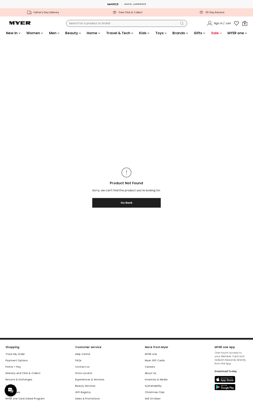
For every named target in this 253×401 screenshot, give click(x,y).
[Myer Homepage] (20, 25)
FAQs (78, 360)
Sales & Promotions (87, 398)
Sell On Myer (153, 398)
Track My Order (15, 354)
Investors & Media (156, 379)
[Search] (182, 23)
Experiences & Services (89, 379)
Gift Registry (83, 392)
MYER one (151, 354)
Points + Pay (13, 367)
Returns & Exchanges (19, 379)
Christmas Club (155, 392)
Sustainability (153, 386)
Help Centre (82, 354)
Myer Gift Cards (155, 360)
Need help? (11, 390)
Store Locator (83, 373)
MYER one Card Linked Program (25, 398)
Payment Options (17, 360)
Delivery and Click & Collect (23, 373)
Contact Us (82, 367)
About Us (150, 373)
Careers (150, 367)
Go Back (126, 203)
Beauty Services (85, 386)
